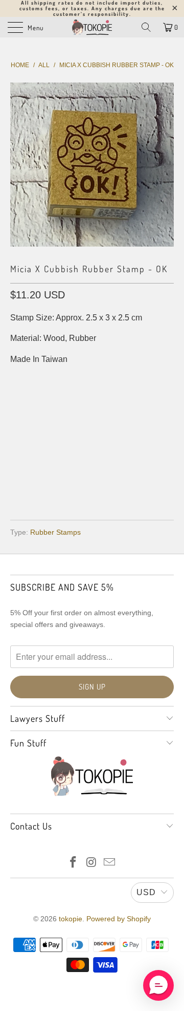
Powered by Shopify (118, 919)
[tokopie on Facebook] (73, 863)
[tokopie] (92, 27)
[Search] (146, 27)
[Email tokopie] (110, 863)
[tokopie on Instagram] (91, 863)
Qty (17, 379)
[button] (158, 985)
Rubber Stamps (55, 532)
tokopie (70, 919)
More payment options (92, 482)
